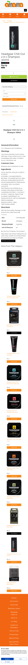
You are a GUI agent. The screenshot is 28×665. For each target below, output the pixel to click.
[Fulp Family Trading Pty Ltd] (14, 3)
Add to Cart (14, 77)
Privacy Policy (14, 634)
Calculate (14, 99)
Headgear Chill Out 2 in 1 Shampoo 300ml (14, 22)
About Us (14, 618)
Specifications (13, 111)
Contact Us (14, 625)
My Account (14, 601)
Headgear (9, 20)
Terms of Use (14, 631)
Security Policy (14, 642)
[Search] (25, 10)
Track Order (14, 605)
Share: (3, 62)
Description (5, 111)
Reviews (4, 114)
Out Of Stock (14, 333)
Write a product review (8, 240)
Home (3, 20)
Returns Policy (14, 638)
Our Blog (14, 621)
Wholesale (14, 612)
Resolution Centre (14, 608)
